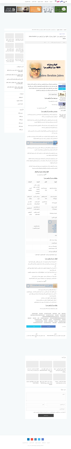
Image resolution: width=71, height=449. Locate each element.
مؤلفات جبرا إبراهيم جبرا (61, 322)
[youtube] (32, 439)
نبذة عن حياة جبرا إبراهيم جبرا (37, 322)
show (50, 94)
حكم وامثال (63, 319)
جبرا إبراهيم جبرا (63, 316)
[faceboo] (43, 439)
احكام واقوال (63, 313)
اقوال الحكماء (55, 313)
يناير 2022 (21, 116)
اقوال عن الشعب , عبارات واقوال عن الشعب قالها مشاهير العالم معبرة (14, 83)
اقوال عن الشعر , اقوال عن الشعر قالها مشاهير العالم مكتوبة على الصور (15, 87)
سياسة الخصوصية (27, 1)
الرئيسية (51, 1)
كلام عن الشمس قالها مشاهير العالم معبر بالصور (15, 79)
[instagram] (35, 439)
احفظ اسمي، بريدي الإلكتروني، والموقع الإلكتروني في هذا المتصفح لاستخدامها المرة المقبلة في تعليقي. (49, 412)
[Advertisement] (35, 19)
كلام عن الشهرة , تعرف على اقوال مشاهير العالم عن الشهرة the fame (14, 75)
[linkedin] (28, 439)
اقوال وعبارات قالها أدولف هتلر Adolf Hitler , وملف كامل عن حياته (10, 11)
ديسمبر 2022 (20, 113)
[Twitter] (39, 439)
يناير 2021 (21, 129)
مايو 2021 (21, 119)
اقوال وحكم (41, 313)
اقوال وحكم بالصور (34, 313)
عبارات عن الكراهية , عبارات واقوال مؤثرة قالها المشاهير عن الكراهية (48, 11)
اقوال (59, 313)
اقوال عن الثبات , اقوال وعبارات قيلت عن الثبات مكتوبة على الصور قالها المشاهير (61, 10)
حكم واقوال (46, 1)
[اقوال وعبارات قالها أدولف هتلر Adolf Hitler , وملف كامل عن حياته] (10, 9)
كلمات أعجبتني (34, 1)
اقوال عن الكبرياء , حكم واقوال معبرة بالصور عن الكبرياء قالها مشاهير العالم (35, 10)
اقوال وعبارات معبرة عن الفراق (42, 171)
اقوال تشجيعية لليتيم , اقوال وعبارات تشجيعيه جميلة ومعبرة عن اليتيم (23, 10)
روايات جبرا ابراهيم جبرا (38, 319)
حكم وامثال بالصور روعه (56, 319)
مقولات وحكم (54, 322)
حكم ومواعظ (45, 319)
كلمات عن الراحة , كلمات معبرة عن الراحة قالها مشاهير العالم (15, 71)
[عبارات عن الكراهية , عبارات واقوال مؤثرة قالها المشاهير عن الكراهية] (48, 9)
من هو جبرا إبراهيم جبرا (47, 322)
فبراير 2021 (21, 126)
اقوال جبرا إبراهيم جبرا (47, 313)
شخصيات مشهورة (40, 1)
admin (64, 42)
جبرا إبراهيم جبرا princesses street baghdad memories (51, 316)
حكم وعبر (50, 319)
